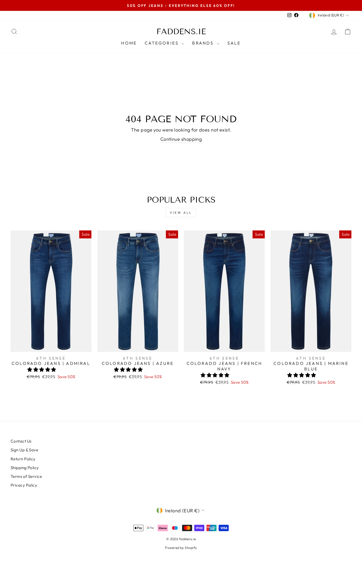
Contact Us (21, 441)
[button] (42, 369)
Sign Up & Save (24, 449)
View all (181, 213)
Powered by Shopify (181, 547)
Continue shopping (181, 139)
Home (129, 43)
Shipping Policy (25, 467)
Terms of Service (26, 476)
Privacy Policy (24, 485)
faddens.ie (181, 31)
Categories (162, 43)
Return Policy (23, 458)
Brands (203, 43)
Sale (234, 43)
